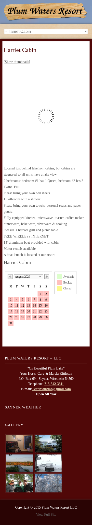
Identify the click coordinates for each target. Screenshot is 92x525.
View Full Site (46, 514)
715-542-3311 (54, 384)
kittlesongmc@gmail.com (51, 389)
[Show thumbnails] (17, 62)
